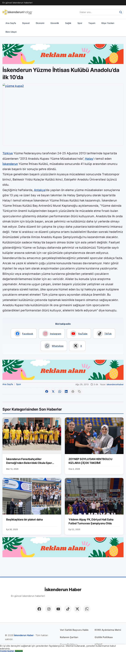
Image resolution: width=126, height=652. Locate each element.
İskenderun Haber (63, 589)
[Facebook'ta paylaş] (46, 391)
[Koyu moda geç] (74, 12)
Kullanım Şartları (69, 637)
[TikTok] (67, 609)
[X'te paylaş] (53, 391)
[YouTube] (58, 609)
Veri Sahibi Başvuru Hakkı (74, 629)
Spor (79, 23)
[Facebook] (39, 609)
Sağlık (68, 23)
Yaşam (91, 23)
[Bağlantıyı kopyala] (79, 391)
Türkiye (7, 153)
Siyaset (26, 23)
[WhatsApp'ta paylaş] (60, 391)
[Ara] (120, 12)
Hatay (89, 158)
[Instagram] (48, 609)
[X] (77, 609)
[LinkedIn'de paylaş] (66, 391)
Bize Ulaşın (11, 31)
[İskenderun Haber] (17, 12)
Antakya (39, 190)
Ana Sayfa (11, 23)
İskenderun (10, 164)
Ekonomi (40, 23)
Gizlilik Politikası (104, 637)
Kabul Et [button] (19, 651)
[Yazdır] (73, 391)
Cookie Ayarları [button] (7, 651)
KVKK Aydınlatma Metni (108, 629)
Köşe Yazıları (107, 23)
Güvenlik (54, 23)
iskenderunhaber (115, 384)
